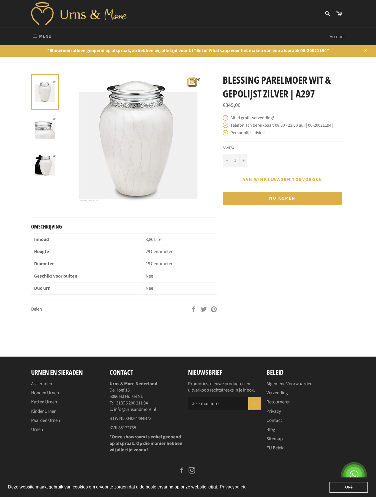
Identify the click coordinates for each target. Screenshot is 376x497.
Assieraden (41, 384)
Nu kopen (282, 198)
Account (337, 37)
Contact (274, 420)
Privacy (273, 411)
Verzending (277, 393)
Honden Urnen (45, 393)
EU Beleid (275, 448)
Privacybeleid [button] (233, 487)
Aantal (228, 148)
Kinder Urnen (43, 411)
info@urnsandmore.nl (135, 409)
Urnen (37, 429)
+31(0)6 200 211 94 (131, 403)
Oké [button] (349, 487)
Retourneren (278, 402)
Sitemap (274, 439)
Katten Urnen (44, 402)
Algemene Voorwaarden (289, 384)
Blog (270, 429)
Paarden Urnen (45, 420)
